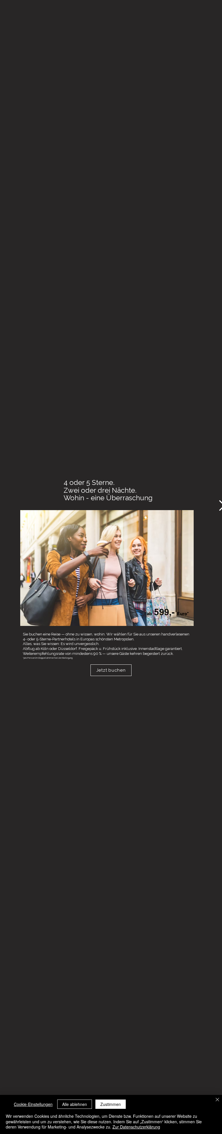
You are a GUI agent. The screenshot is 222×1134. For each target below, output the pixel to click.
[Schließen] (217, 1100)
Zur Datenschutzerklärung (136, 1127)
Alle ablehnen (74, 1104)
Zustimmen (110, 1104)
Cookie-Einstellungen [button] (33, 1104)
